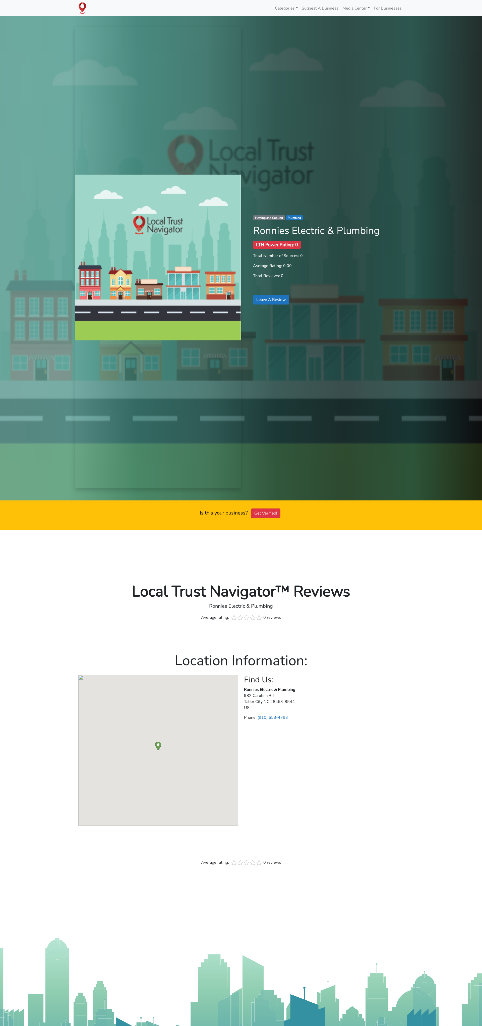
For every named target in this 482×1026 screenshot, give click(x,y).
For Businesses (388, 8)
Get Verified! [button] (265, 513)
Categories (285, 8)
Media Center (354, 8)
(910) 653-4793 (273, 717)
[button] (158, 746)
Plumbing (294, 218)
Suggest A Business (320, 8)
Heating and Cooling (269, 218)
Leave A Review (271, 299)
